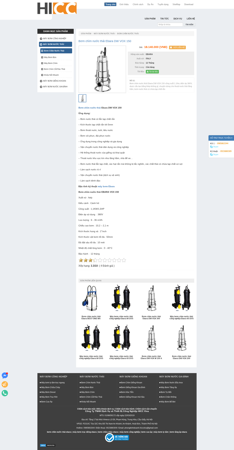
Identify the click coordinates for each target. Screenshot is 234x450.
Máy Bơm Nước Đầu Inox (171, 383)
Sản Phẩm (150, 19)
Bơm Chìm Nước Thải (54, 51)
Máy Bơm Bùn (50, 57)
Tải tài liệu (153, 72)
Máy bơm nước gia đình (55, 87)
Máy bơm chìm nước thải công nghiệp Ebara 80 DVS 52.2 (91, 357)
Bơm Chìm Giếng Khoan (131, 383)
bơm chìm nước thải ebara (59, 432)
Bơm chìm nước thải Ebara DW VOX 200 (181, 357)
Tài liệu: (141, 71)
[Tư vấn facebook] (5, 375)
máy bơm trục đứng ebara (85, 432)
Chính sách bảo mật (86, 409)
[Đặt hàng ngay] (5, 384)
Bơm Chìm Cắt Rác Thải (54, 69)
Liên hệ (191, 19)
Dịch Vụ (178, 19)
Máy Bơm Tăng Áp (168, 387)
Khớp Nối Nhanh (51, 75)
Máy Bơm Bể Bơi (167, 402)
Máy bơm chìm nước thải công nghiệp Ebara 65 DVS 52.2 (121, 357)
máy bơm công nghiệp (130, 432)
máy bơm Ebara (106, 186)
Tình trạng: (140, 67)
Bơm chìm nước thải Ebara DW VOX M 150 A (151, 357)
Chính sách (138, 4)
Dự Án (150, 4)
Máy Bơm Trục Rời (49, 397)
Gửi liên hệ (178, 47)
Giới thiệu (124, 4)
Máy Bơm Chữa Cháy (50, 387)
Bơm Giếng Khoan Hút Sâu (133, 397)
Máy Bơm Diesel (48, 392)
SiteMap (176, 4)
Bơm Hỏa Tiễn (127, 392)
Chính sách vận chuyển (146, 409)
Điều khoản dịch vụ (105, 409)
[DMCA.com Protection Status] (48, 445)
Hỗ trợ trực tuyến (220, 138)
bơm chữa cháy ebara (108, 432)
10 (123, 260)
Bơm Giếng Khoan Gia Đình (133, 387)
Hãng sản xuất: (138, 54)
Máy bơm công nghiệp (54, 38)
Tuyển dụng (163, 4)
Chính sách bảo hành (124, 409)
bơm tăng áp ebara (178, 432)
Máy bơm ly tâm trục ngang (53, 383)
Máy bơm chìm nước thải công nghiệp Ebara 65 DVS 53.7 (182, 318)
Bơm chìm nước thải (89, 107)
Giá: (141, 47)
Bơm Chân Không (168, 397)
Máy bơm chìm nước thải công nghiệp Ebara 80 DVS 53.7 (121, 318)
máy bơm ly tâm (161, 432)
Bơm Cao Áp (46, 402)
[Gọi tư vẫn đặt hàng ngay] (5, 393)
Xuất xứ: (141, 59)
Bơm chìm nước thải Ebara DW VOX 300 (151, 318)
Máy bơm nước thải (53, 44)
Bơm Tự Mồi (165, 392)
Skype (215, 147)
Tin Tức (164, 19)
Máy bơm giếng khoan (54, 81)
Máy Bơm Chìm (50, 63)
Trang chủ (110, 4)
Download (188, 4)
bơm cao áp (146, 432)
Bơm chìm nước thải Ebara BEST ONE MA (91, 318)
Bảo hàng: (140, 63)
